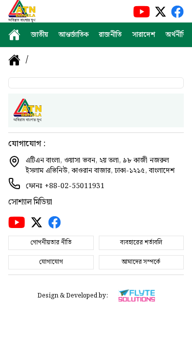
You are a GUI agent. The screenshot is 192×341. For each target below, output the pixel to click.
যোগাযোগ (51, 262)
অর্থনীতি (176, 35)
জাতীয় (39, 35)
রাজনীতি (110, 35)
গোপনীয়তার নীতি (51, 242)
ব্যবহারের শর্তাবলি (141, 242)
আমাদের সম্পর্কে (141, 262)
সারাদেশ (143, 35)
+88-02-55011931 (74, 186)
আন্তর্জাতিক (73, 35)
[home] (14, 35)
